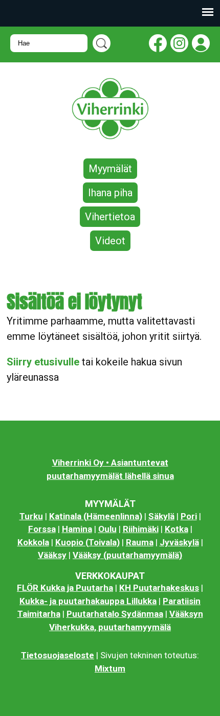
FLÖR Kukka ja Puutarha (65, 588)
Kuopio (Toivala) (87, 542)
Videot (110, 241)
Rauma (139, 542)
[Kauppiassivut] (199, 45)
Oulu (107, 529)
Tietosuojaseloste (57, 655)
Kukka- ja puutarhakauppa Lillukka (88, 601)
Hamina (77, 529)
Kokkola (33, 542)
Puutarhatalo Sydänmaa (115, 614)
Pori (189, 516)
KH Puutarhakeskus (159, 588)
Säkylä (161, 516)
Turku (31, 516)
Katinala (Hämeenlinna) (95, 516)
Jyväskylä (179, 542)
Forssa (42, 529)
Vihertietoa (110, 217)
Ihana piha (110, 193)
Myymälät (110, 169)
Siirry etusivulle (43, 362)
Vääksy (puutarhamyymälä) (127, 555)
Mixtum (110, 668)
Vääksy (52, 555)
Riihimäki (141, 529)
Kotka (176, 529)
